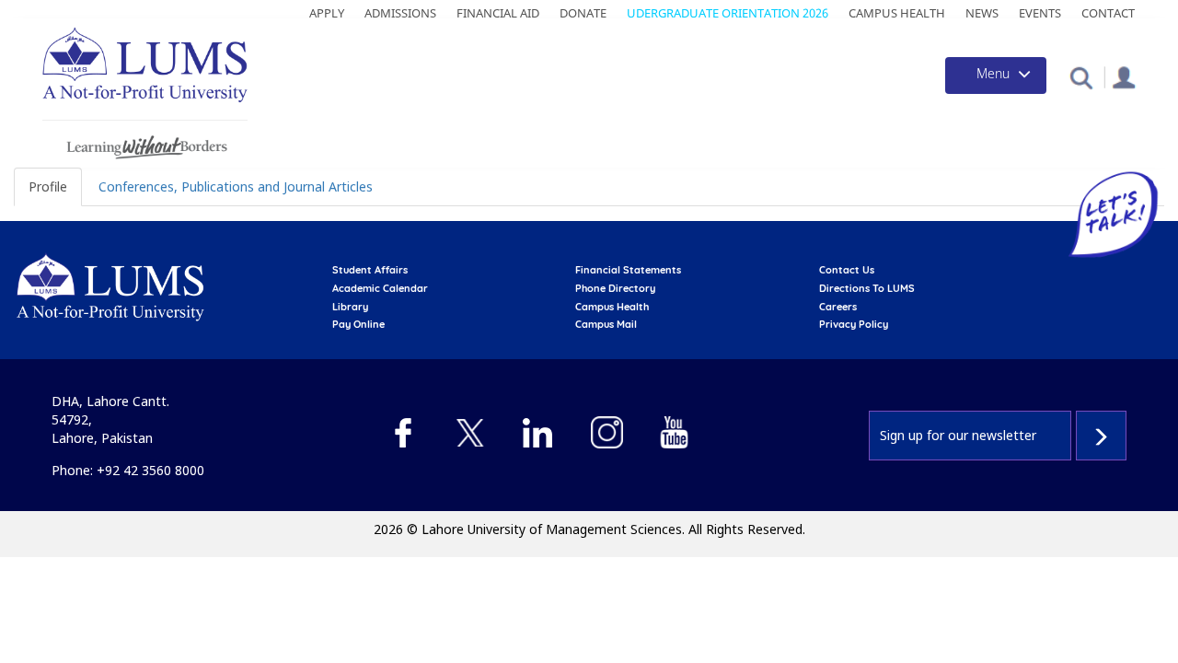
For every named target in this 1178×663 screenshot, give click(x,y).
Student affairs (370, 269)
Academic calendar (380, 288)
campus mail (606, 324)
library (350, 306)
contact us (846, 269)
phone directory (615, 288)
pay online (358, 324)
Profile (48, 186)
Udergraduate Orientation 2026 (727, 13)
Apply (326, 13)
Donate (583, 13)
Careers (838, 306)
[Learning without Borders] (145, 144)
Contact (1108, 13)
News (982, 13)
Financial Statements (628, 269)
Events (1040, 13)
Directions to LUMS (867, 288)
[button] (1081, 77)
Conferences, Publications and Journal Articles (235, 186)
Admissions (400, 13)
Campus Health (897, 13)
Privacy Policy (853, 324)
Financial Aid (497, 13)
